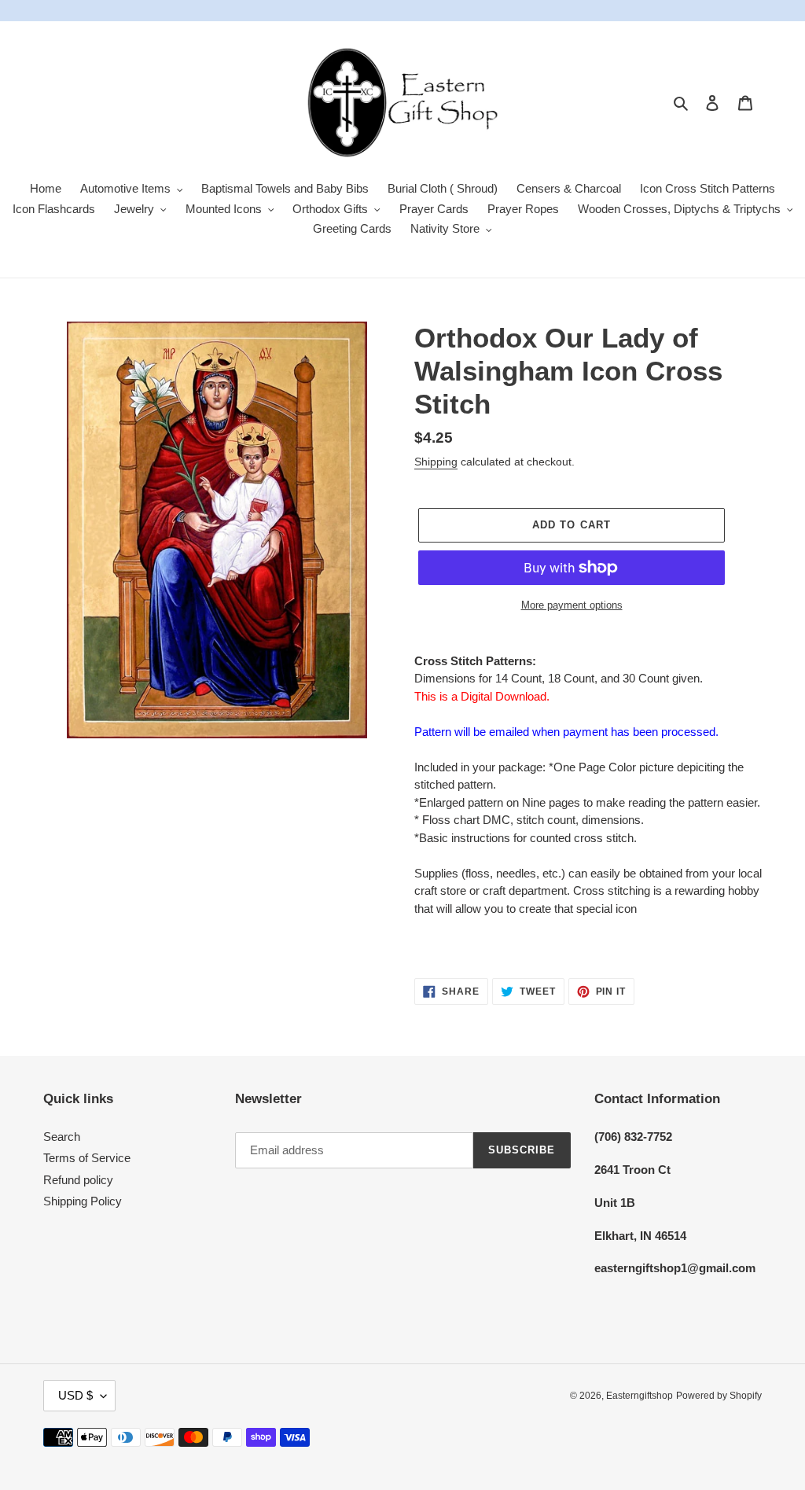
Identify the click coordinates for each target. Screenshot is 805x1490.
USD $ (75, 1395)
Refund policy (78, 1179)
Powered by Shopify (719, 1395)
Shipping (436, 461)
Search (61, 1136)
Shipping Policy (82, 1201)
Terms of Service (86, 1157)
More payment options (572, 605)
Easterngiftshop (639, 1395)
